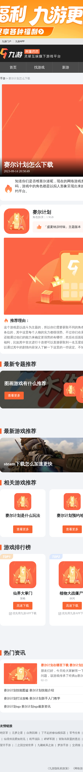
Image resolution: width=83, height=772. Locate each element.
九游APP (20, 41)
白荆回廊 (32, 732)
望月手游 (5, 745)
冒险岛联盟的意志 (69, 738)
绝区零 (4, 732)
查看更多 (14, 395)
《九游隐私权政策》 (58, 768)
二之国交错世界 (24, 745)
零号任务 (74, 732)
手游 (2, 78)
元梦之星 (17, 732)
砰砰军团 (49, 738)
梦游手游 (63, 745)
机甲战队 (34, 738)
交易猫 (76, 745)
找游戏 (39, 67)
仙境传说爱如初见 (14, 738)
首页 (13, 67)
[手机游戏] (30, 53)
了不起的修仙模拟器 (53, 732)
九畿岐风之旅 (45, 745)
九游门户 (6, 41)
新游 (65, 67)
